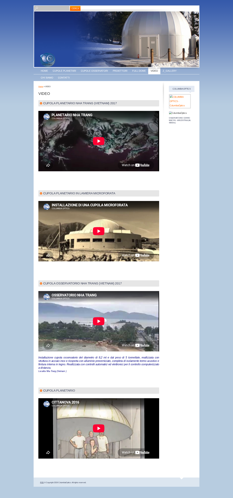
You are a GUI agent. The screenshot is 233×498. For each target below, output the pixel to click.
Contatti (64, 77)
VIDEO (154, 70)
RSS (42, 482)
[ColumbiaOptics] (47, 60)
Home (44, 70)
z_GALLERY (170, 70)
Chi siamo (47, 77)
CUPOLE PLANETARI (64, 70)
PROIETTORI (120, 70)
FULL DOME (139, 70)
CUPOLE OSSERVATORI (94, 70)
